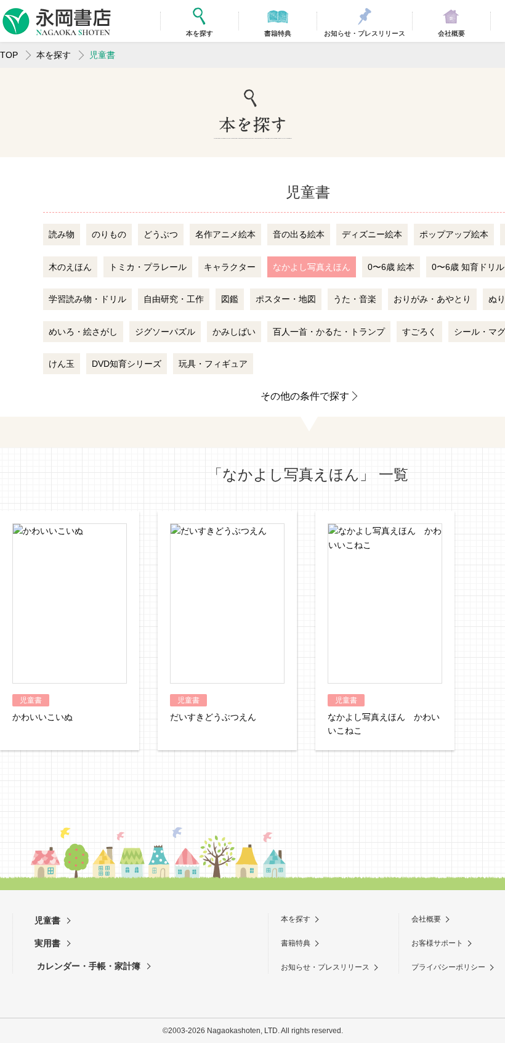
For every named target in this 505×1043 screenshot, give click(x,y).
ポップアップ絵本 (453, 234)
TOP (9, 55)
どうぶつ (160, 234)
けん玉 (62, 364)
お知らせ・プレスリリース (325, 967)
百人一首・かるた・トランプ (329, 332)
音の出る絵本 (299, 234)
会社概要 (426, 919)
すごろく (419, 332)
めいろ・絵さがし (83, 332)
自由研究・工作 (173, 299)
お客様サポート (437, 943)
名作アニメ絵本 (225, 234)
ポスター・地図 (286, 299)
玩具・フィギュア (213, 364)
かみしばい (234, 332)
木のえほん (70, 267)
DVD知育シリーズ (126, 364)
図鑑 (229, 299)
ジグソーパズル (165, 332)
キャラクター (230, 267)
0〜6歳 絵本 (391, 267)
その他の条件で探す (305, 396)
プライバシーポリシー (448, 967)
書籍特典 (295, 943)
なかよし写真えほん (311, 267)
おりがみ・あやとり (432, 299)
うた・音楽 (354, 299)
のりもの (109, 234)
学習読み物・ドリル (87, 299)
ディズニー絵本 (372, 234)
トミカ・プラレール (148, 267)
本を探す (53, 55)
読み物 (62, 234)
